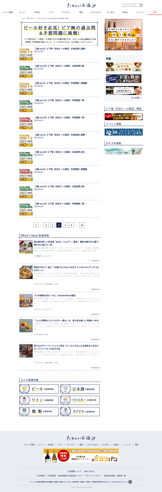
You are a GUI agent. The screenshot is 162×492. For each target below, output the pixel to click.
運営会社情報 (109, 476)
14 (82, 225)
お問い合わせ (89, 471)
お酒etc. (125, 12)
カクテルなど (95, 12)
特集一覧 (30, 18)
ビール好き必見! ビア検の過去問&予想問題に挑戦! (51, 18)
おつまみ (110, 12)
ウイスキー (66, 12)
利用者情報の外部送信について (70, 476)
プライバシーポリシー (93, 476)
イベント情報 (7, 12)
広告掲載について (75, 471)
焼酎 (81, 12)
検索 (141, 5)
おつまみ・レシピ (52, 284)
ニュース (139, 12)
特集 (154, 12)
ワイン (51, 12)
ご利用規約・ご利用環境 (46, 476)
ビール (22, 12)
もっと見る (135, 98)
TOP (23, 18)
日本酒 (36, 12)
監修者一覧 (121, 476)
